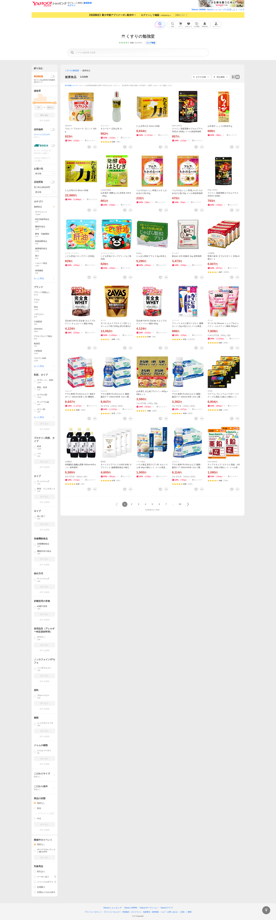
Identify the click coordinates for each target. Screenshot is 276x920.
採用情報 (155, 912)
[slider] (34, 103)
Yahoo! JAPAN (198, 9)
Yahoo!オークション (149, 908)
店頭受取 (38, 182)
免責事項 (146, 912)
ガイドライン (136, 912)
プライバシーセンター (112, 912)
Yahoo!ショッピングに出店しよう (222, 9)
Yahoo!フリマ (166, 908)
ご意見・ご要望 (185, 912)
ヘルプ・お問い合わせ (169, 912)
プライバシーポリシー (93, 912)
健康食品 (70, 77)
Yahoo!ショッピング (112, 908)
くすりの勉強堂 (72, 70)
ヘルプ (241, 9)
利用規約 (125, 912)
